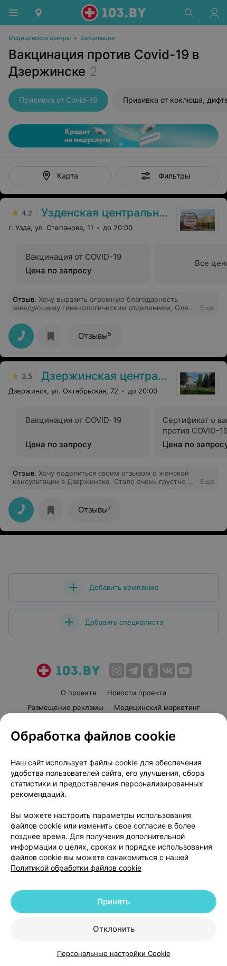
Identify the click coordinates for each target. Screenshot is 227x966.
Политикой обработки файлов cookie (76, 867)
